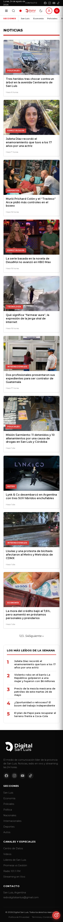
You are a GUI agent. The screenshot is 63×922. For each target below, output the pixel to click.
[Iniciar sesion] (49, 11)
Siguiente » (36, 636)
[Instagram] (49, 3)
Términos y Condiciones (43, 917)
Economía (38, 18)
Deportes (8, 826)
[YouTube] (54, 3)
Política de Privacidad (19, 917)
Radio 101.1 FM (11, 871)
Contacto (31, 3)
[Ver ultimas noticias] (56, 915)
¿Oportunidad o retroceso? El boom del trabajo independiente (34, 704)
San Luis (25, 18)
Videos (7, 854)
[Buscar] (13, 10)
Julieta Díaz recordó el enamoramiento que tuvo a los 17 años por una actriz (35, 664)
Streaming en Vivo (14, 876)
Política (7, 809)
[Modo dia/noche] (40, 10)
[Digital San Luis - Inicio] (30, 10)
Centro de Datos (13, 848)
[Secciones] (6, 11)
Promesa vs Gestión (15, 865)
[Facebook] (45, 3)
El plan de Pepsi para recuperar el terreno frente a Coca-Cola (35, 714)
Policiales (52, 18)
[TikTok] (58, 3)
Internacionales (12, 820)
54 (27, 636)
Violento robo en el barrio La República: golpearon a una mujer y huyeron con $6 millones (34, 678)
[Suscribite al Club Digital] (57, 11)
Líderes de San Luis (14, 859)
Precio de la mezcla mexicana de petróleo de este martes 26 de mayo (34, 692)
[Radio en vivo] (20, 11)
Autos (6, 832)
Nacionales (9, 815)
